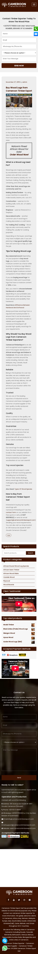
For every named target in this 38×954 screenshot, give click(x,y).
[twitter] (19, 900)
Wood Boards (8, 585)
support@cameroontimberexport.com (21, 520)
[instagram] (24, 900)
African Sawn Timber (11, 570)
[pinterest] (29, 900)
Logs (8, 535)
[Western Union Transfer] (22, 655)
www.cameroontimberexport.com (23, 828)
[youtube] (14, 900)
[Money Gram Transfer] (13, 655)
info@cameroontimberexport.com (21, 819)
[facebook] (8, 900)
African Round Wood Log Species (16, 566)
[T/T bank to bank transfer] (4, 655)
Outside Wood (8, 577)
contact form (11, 512)
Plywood (6, 581)
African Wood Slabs (11, 573)
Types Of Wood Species (23, 489)
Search (30, 553)
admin (24, 82)
